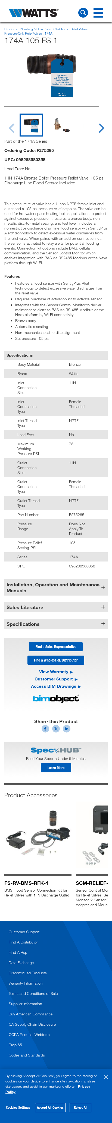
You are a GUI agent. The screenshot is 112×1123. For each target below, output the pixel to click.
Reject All (80, 1107)
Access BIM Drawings (53, 686)
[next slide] (96, 125)
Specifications (23, 624)
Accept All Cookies (50, 1107)
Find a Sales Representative (56, 646)
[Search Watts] (83, 13)
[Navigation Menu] (98, 13)
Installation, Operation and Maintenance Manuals (53, 587)
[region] (56, 1096)
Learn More (56, 767)
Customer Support (54, 678)
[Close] (106, 1077)
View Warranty (53, 671)
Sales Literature (25, 607)
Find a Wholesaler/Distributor (56, 660)
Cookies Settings (18, 1107)
